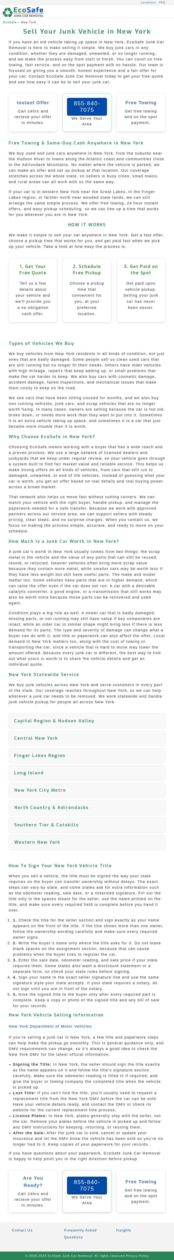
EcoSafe (10, 22)
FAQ (162, 2)
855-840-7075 (87, 106)
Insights (123, 1230)
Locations (148, 2)
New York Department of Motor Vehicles (50, 1026)
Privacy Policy (137, 1255)
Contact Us (22, 1230)
